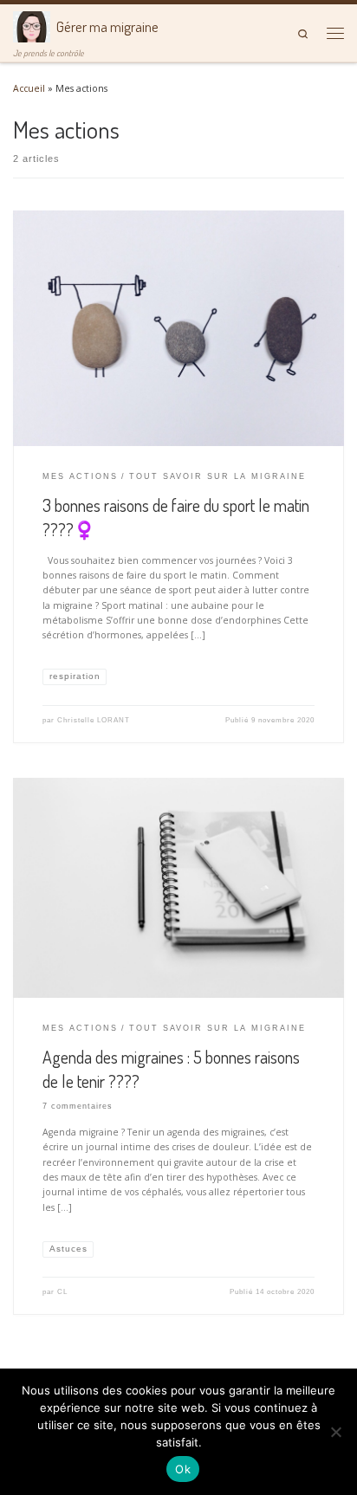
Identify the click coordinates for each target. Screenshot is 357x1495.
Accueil (29, 88)
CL (62, 1292)
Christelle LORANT (93, 720)
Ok (183, 1469)
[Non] (335, 1431)
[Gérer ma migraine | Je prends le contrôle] (31, 25)
